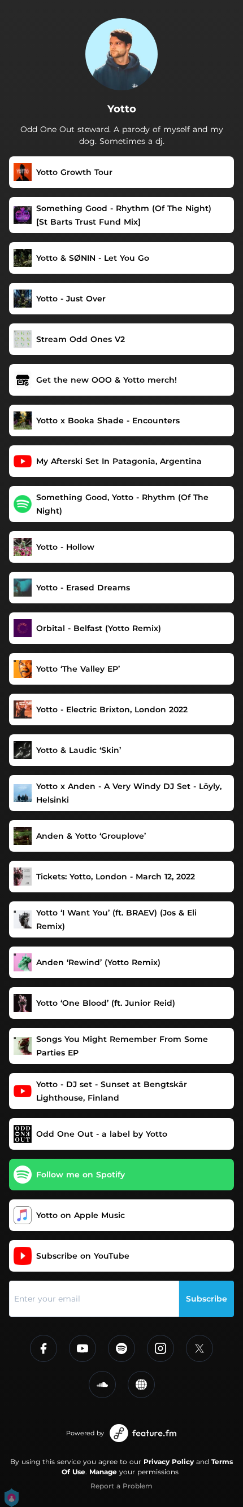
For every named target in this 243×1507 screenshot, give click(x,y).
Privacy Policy (169, 1461)
